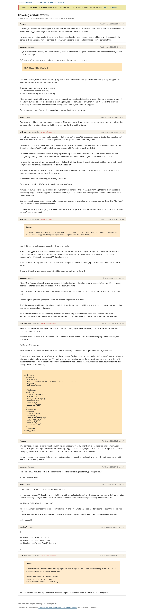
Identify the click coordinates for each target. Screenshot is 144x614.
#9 (123, 484)
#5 (123, 278)
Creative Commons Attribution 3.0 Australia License (57, 608)
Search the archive (110, 7)
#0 (123, 24)
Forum (43, 2)
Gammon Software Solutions (29, 2)
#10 (123, 527)
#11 (123, 556)
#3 (123, 132)
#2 (123, 117)
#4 (123, 219)
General (61, 2)
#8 (123, 467)
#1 (123, 47)
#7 (123, 441)
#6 (123, 323)
